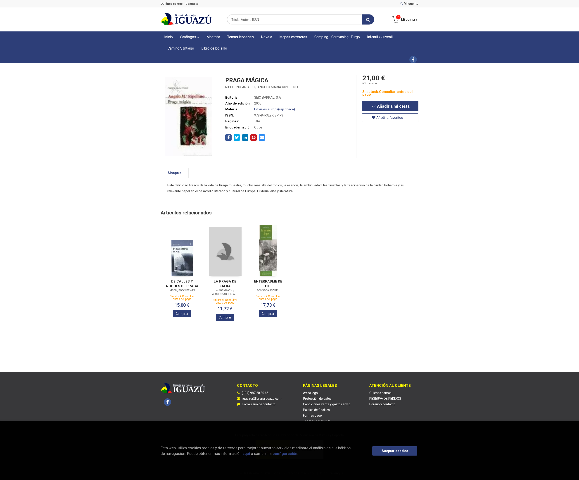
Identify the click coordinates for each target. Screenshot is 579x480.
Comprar (182, 314)
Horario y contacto (382, 404)
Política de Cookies (316, 410)
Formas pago (312, 415)
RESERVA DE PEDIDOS (385, 398)
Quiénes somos (172, 3)
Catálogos (188, 37)
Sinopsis (174, 173)
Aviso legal (310, 393)
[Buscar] (368, 19)
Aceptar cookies (395, 451)
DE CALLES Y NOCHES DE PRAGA (182, 283)
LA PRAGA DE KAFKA (225, 283)
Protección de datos (317, 398)
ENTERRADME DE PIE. (268, 283)
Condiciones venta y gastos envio (326, 404)
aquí (246, 453)
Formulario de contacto (258, 404)
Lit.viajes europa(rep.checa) (274, 109)
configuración (285, 453)
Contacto (191, 3)
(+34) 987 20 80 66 (255, 393)
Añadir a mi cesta (393, 106)
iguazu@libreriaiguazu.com (262, 398)
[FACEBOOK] (413, 59)
